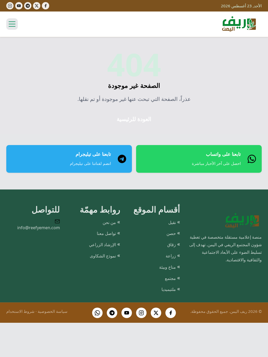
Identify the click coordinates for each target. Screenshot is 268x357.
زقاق (171, 244)
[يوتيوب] (19, 5)
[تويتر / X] (156, 313)
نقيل (172, 222)
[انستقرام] (141, 313)
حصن (171, 233)
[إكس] (36, 5)
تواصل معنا (106, 233)
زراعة (171, 256)
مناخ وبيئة (167, 267)
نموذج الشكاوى (103, 256)
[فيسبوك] (45, 5)
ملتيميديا (168, 289)
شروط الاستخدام (20, 311)
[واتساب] (97, 313)
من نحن (109, 222)
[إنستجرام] (10, 5)
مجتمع (170, 278)
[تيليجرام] (27, 5)
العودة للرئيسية (134, 119)
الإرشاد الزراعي (102, 244)
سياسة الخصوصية (53, 311)
